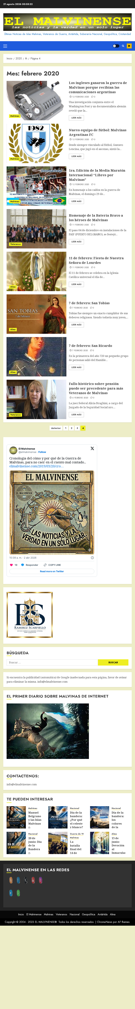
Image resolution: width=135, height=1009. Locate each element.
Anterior (56, 428)
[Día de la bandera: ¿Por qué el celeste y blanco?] (58, 817)
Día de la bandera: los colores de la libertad (118, 822)
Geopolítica (88, 914)
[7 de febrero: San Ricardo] (36, 356)
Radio (129, 45)
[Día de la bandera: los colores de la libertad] (99, 817)
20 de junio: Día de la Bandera (35, 843)
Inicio (21, 914)
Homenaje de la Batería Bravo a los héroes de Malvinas (96, 217)
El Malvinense (33, 914)
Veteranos (15, 244)
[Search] (123, 46)
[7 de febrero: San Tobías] (36, 314)
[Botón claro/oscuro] (116, 46)
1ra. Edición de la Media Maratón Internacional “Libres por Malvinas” (97, 175)
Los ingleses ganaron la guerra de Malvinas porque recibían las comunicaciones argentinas (98, 87)
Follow (42, 452)
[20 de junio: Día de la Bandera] (16, 843)
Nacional (74, 808)
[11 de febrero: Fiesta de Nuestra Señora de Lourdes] (36, 271)
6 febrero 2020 (80, 398)
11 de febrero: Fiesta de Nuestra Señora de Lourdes (96, 260)
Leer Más (76, 117)
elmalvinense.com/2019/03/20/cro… (36, 466)
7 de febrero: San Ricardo (90, 345)
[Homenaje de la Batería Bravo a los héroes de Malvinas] (36, 228)
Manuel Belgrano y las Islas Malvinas (34, 818)
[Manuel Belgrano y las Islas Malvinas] (16, 817)
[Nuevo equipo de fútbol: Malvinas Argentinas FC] (36, 143)
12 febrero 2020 (80, 97)
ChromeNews (104, 922)
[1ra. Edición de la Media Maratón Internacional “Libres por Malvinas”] (36, 186)
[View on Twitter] (92, 450)
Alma (12, 286)
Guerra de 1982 (78, 834)
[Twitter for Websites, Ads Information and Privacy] (92, 557)
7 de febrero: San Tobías (89, 303)
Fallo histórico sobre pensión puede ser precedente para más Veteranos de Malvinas (96, 388)
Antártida (103, 914)
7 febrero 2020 (80, 308)
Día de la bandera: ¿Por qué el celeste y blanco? (76, 820)
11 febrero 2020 (80, 225)
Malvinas (14, 116)
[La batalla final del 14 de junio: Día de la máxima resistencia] (58, 843)
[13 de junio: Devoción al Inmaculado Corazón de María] (99, 843)
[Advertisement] (67, 967)
